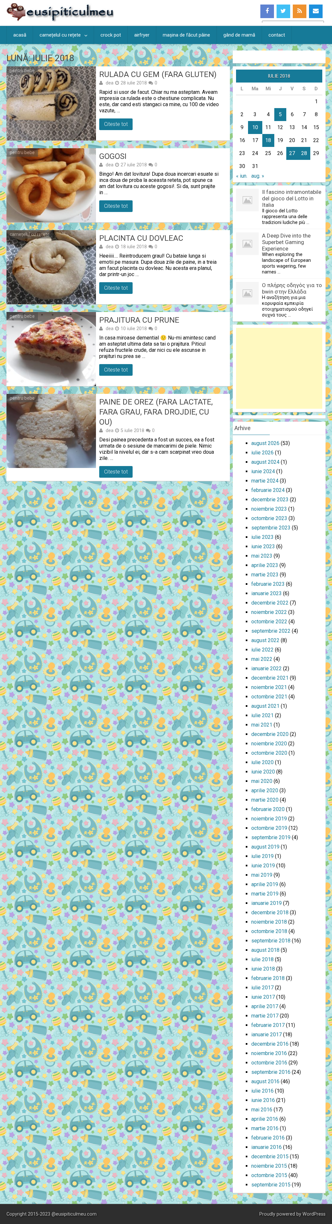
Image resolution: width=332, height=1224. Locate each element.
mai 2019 (261, 875)
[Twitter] (283, 11)
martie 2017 (265, 1016)
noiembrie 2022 (269, 612)
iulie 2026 (262, 453)
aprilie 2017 (264, 1006)
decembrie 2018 (270, 912)
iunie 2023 (263, 546)
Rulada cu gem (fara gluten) (158, 74)
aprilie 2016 (264, 1119)
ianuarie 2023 (266, 593)
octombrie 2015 (269, 1175)
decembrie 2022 (270, 603)
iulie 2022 (262, 650)
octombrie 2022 (269, 621)
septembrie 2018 (270, 941)
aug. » (257, 176)
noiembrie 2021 (269, 687)
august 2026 (265, 443)
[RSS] (299, 11)
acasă (19, 35)
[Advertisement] (279, 368)
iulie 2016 (262, 1091)
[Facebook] (267, 11)
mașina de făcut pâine (186, 35)
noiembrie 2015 (269, 1166)
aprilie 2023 (264, 565)
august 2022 (265, 640)
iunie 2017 (263, 997)
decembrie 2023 (270, 499)
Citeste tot (116, 124)
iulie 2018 (262, 959)
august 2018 (265, 950)
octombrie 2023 (269, 518)
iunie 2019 (263, 865)
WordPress (314, 1214)
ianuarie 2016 (266, 1147)
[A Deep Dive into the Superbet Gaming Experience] (247, 253)
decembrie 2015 (270, 1156)
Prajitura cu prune (139, 320)
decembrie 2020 (270, 734)
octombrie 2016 (269, 1063)
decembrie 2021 (270, 678)
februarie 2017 (268, 1025)
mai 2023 (261, 556)
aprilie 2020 (264, 790)
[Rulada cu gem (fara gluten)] (51, 103)
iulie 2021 (262, 715)
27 (292, 153)
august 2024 (265, 462)
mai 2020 (261, 781)
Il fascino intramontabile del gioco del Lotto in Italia (291, 198)
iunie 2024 (263, 471)
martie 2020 (265, 800)
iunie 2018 (263, 969)
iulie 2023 (262, 537)
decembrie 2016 (270, 1044)
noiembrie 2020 (269, 743)
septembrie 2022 (270, 631)
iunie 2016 (263, 1100)
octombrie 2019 (269, 828)
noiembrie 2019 (269, 819)
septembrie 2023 (270, 528)
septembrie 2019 (270, 837)
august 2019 (265, 847)
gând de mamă (239, 35)
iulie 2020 (262, 762)
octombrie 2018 (269, 931)
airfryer (141, 35)
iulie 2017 (262, 988)
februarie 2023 (268, 584)
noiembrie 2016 (269, 1053)
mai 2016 (261, 1110)
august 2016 (265, 1081)
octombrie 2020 (269, 753)
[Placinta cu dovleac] (51, 267)
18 (268, 140)
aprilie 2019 (264, 884)
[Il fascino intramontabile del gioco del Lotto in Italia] (247, 209)
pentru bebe (22, 70)
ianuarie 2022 (266, 668)
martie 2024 (265, 481)
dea (109, 83)
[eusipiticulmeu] (59, 20)
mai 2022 (261, 659)
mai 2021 (261, 725)
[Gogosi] (51, 185)
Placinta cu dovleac (141, 238)
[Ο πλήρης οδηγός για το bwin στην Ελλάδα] (247, 303)
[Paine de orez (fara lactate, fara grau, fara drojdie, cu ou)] (51, 431)
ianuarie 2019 (266, 903)
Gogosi (112, 156)
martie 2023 (265, 575)
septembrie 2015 (270, 1185)
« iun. (241, 176)
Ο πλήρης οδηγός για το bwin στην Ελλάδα (292, 288)
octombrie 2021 (269, 697)
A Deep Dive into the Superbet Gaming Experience (286, 242)
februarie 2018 (268, 978)
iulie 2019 (262, 856)
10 (255, 127)
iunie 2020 (263, 772)
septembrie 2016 (270, 1072)
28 (304, 153)
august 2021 (265, 706)
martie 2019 (265, 894)
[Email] (316, 11)
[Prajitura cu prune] (51, 349)
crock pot (111, 35)
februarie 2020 (268, 809)
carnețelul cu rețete (60, 35)
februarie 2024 (268, 490)
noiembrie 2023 (269, 509)
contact (276, 35)
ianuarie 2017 (266, 1034)
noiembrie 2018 (269, 922)
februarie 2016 (268, 1138)
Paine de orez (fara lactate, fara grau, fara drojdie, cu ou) (156, 412)
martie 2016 (265, 1128)
